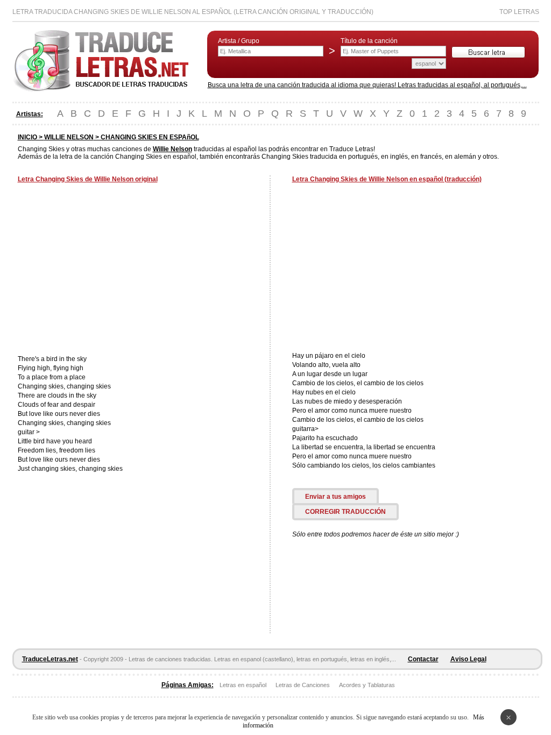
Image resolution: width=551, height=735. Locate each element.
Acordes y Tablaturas (367, 685)
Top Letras (519, 12)
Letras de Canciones (303, 685)
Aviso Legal (468, 659)
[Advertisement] (108, 270)
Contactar (423, 659)
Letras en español (243, 685)
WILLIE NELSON (69, 137)
